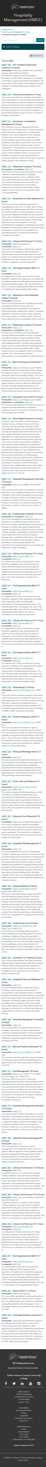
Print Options (37, 56)
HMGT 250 (6, 958)
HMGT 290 (6, 1224)
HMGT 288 (6, 1194)
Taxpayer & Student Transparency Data (23, 1368)
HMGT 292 (6, 1291)
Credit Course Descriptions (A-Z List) (16, 32)
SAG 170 (18, 470)
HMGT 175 (6, 479)
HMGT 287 (6, 1168)
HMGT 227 (6, 781)
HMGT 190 (6, 553)
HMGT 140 (6, 241)
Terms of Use (23, 1460)
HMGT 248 (6, 923)
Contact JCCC (24, 1402)
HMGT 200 (6, 620)
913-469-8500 (24, 1399)
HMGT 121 (6, 121)
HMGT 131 (6, 198)
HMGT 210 (6, 687)
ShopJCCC (23, 1421)
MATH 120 (29, 368)
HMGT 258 (6, 979)
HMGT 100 (6, 65)
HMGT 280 (6, 1138)
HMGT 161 (6, 362)
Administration (24, 1432)
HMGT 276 (6, 1106)
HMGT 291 (16, 1229)
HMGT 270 (6, 1046)
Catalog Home (7, 29)
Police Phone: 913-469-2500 (24, 1439)
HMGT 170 (6, 418)
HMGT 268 (6, 1019)
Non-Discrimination (23, 1410)
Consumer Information (24, 1418)
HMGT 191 (16, 559)
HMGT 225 (6, 751)
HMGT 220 (6, 717)
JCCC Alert (23, 1434)
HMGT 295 (6, 1315)
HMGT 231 (6, 816)
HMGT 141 (16, 247)
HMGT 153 (6, 325)
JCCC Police (24, 1437)
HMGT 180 (6, 514)
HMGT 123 (6, 166)
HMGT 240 (6, 886)
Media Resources (23, 1427)
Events (23, 1429)
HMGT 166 (6, 397)
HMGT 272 (6, 1071)
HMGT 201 (16, 626)
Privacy (24, 1413)
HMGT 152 (6, 295)
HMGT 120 (6, 94)
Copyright (24, 1416)
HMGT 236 (6, 843)
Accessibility (24, 1408)
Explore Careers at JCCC (24, 1445)
